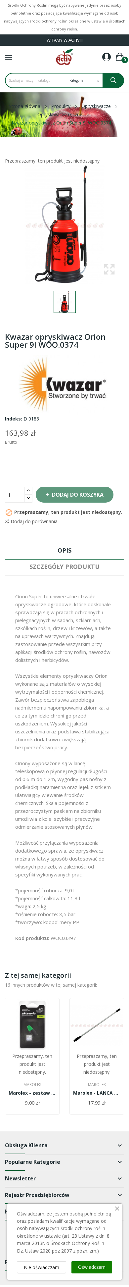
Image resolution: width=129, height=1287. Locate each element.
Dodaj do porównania (34, 521)
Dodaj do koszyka (78, 494)
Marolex (32, 1085)
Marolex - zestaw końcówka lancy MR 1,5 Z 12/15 (32, 1093)
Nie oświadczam (41, 1267)
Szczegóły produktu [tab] (64, 566)
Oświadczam (92, 1267)
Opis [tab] (64, 550)
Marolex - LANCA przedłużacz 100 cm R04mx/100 (96, 1093)
